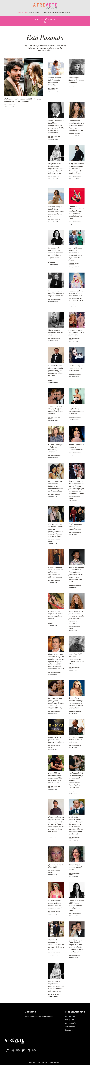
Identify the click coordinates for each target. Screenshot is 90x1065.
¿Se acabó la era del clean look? (56, 865)
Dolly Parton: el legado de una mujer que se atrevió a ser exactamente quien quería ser (56, 168)
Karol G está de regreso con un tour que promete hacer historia (55, 615)
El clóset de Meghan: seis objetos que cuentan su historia (76, 410)
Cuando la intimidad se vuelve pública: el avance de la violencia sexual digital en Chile (76, 212)
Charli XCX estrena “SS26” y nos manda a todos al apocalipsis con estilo (76, 905)
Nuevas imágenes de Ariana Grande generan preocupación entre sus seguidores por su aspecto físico (55, 530)
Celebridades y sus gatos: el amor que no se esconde (76, 368)
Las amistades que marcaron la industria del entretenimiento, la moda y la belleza (55, 486)
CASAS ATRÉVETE (48, 12)
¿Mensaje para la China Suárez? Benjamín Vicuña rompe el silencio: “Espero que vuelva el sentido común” (76, 945)
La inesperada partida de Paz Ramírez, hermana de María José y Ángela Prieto (55, 253)
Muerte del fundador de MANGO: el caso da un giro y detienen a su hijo (56, 944)
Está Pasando (23, 12)
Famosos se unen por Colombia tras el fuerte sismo (76, 332)
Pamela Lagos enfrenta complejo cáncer (75, 867)
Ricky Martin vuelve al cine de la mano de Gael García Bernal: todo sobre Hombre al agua (76, 168)
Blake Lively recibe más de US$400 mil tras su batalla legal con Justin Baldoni (22, 100)
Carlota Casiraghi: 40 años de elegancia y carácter (55, 448)
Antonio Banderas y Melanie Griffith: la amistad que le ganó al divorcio (56, 410)
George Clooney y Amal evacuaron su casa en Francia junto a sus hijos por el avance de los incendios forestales (76, 487)
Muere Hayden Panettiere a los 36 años (55, 332)
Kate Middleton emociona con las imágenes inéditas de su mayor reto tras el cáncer (55, 778)
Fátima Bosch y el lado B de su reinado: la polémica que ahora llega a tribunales (56, 211)
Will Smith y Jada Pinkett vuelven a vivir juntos (76, 739)
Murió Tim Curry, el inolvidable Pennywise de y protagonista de (56, 126)
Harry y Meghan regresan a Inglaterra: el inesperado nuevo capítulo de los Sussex (75, 254)
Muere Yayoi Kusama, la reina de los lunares (76, 80)
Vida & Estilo (34, 12)
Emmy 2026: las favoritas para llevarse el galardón (56, 739)
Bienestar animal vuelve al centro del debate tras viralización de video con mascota (55, 572)
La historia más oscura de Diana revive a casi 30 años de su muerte (55, 904)
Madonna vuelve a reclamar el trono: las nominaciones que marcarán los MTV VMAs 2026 (76, 295)
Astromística (59, 12)
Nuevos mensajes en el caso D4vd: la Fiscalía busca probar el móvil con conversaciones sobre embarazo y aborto (76, 574)
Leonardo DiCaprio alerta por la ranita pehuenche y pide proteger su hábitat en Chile (55, 370)
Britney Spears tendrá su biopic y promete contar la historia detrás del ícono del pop (76, 703)
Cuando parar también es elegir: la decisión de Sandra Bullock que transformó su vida (76, 125)
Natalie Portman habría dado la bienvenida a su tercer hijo (54, 81)
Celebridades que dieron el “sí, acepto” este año (75, 526)
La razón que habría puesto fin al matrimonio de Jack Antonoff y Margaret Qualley (56, 703)
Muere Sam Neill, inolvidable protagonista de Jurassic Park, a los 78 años (76, 659)
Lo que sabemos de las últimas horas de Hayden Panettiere (56, 293)
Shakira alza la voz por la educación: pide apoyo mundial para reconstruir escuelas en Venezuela (76, 617)
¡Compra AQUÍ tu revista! (45, 19)
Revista (67, 12)
